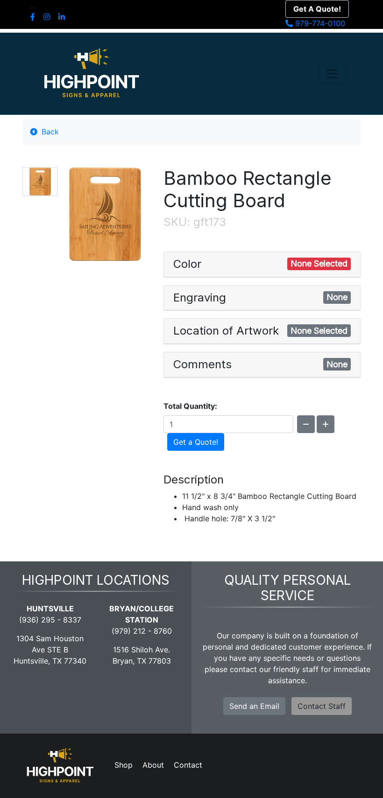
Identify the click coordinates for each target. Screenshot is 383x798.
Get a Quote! (195, 442)
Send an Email (254, 706)
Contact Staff (322, 706)
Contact (188, 765)
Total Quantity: (190, 406)
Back (49, 131)
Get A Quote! (317, 9)
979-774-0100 (319, 23)
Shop (123, 765)
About (153, 765)
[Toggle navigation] (332, 73)
